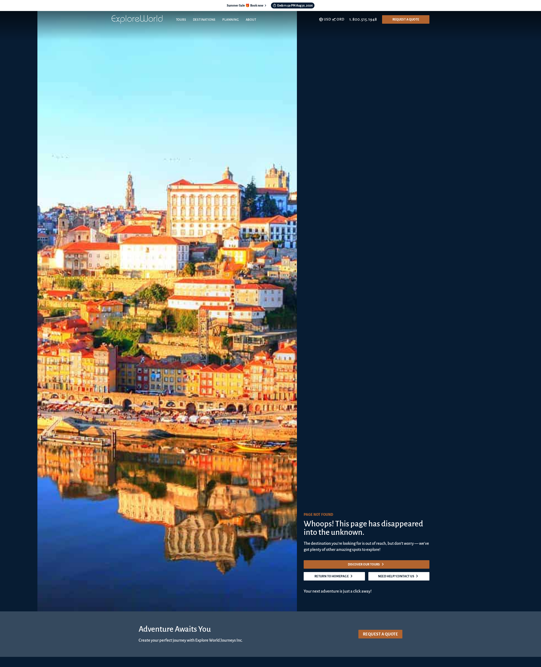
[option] (207, 311)
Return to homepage (331, 576)
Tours (181, 19)
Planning (230, 19)
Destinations (204, 19)
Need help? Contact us (396, 576)
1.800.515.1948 (363, 19)
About (251, 19)
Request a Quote (405, 19)
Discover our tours (364, 564)
